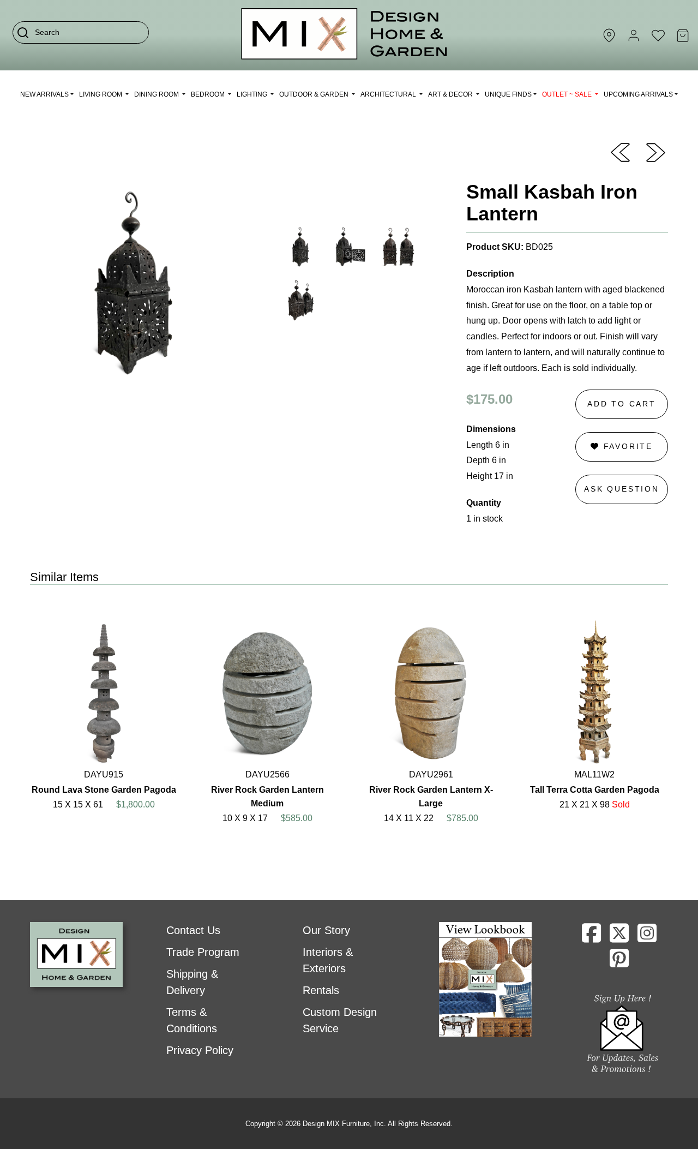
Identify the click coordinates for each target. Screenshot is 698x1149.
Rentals (321, 990)
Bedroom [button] (208, 94)
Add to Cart (621, 403)
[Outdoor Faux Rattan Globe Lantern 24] (655, 151)
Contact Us (193, 930)
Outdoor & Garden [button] (314, 94)
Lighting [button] (253, 94)
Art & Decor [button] (451, 94)
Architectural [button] (389, 94)
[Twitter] (619, 937)
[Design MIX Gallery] (344, 35)
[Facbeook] (591, 937)
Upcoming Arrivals (638, 94)
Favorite (626, 446)
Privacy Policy (199, 1050)
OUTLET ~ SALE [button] (567, 94)
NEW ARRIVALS (44, 94)
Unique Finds (508, 94)
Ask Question (621, 488)
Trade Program (202, 952)
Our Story (326, 930)
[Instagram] (647, 937)
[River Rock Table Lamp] (620, 151)
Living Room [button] (101, 94)
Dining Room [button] (157, 94)
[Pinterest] (619, 962)
